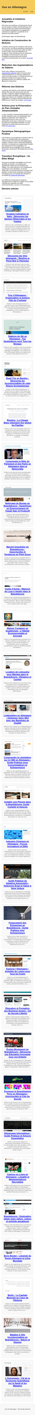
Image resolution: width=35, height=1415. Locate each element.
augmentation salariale (9, 73)
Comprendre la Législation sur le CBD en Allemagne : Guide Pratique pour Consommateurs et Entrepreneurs (17, 762)
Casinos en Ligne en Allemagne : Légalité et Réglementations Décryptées (17, 1178)
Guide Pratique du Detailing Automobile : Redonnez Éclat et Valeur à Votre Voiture (17, 885)
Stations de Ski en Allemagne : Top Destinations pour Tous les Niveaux (17, 340)
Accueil (25, 11)
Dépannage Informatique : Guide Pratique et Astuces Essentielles (17, 1136)
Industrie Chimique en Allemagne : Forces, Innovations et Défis (17, 844)
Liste (31, 11)
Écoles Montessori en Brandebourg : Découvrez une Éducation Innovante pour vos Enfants (17, 1053)
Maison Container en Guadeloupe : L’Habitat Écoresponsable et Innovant (17, 632)
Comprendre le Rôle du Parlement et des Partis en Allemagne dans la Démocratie (17, 465)
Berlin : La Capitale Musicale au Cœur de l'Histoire (17, 1297)
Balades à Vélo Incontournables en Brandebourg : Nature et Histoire (17, 1338)
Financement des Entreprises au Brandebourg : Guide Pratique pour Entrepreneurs (17, 928)
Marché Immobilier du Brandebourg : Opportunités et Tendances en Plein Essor (17, 551)
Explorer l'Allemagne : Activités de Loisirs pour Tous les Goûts (17, 971)
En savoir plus (10, 126)
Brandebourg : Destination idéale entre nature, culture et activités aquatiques (17, 1219)
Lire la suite (27, 100)
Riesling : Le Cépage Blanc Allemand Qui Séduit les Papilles (17, 422)
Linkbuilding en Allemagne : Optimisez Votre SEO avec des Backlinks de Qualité (17, 719)
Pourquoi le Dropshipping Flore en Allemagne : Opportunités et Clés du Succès (17, 1095)
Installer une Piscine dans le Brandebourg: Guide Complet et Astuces (17, 804)
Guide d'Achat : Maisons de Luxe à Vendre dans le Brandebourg (17, 591)
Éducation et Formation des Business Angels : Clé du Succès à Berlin (17, 1011)
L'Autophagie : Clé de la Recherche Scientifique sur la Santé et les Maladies (17, 1382)
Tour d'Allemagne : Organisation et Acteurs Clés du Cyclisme (17, 298)
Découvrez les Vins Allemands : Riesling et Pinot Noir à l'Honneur (17, 258)
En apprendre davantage (17, 175)
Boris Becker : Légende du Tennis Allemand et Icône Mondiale (17, 1258)
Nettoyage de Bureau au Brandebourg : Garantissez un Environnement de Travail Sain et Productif (17, 507)
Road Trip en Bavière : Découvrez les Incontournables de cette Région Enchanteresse (17, 382)
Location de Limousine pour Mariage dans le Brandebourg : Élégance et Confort (17, 676)
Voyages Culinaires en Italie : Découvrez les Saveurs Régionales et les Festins (17, 218)
